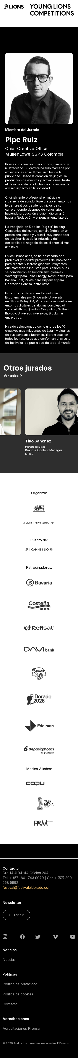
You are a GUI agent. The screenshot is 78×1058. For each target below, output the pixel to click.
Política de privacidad (20, 984)
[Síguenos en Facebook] (22, 936)
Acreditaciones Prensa (21, 1028)
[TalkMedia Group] (39, 803)
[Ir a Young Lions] (39, 9)
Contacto (10, 1004)
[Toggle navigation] (7, 20)
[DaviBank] (38, 649)
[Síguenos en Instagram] (5, 936)
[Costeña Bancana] (39, 605)
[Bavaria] (39, 582)
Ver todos (11, 375)
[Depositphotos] (39, 750)
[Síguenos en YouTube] (72, 936)
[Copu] (39, 783)
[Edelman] (39, 725)
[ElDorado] (39, 699)
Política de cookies (18, 994)
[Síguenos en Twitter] (38, 936)
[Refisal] (39, 627)
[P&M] (39, 823)
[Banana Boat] (39, 673)
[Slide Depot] (39, 505)
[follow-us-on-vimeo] (55, 936)
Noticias (9, 959)
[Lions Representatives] (39, 522)
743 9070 (36, 878)
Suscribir (16, 915)
